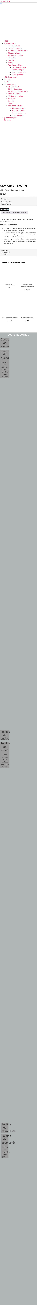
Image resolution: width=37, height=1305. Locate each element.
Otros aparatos (17, 75)
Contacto (7, 79)
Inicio (2, 190)
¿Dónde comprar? (10, 77)
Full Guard (11, 58)
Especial (11, 60)
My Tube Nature (14, 46)
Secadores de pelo (19, 72)
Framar (10, 63)
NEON (6, 41)
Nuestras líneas (9, 43)
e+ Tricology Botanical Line (18, 51)
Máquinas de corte (19, 67)
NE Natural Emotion (15, 55)
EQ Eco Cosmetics (15, 48)
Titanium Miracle (14, 53)
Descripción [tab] (6, 212)
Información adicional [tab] (19, 212)
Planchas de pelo (18, 70)
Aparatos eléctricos (15, 65)
